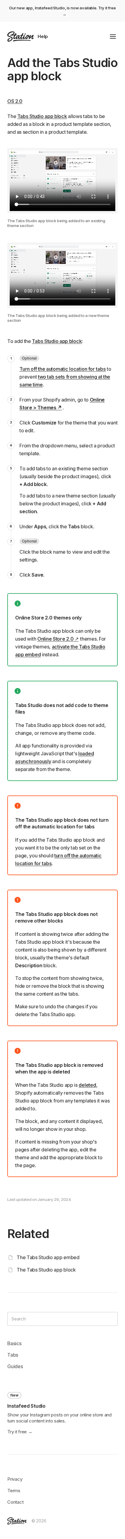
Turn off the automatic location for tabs (62, 369)
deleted (87, 1085)
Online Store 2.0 (55, 639)
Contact (15, 1502)
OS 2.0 (14, 101)
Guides (15, 1366)
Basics (14, 1343)
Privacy (14, 1479)
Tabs (12, 1355)
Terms (13, 1490)
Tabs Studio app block (42, 116)
